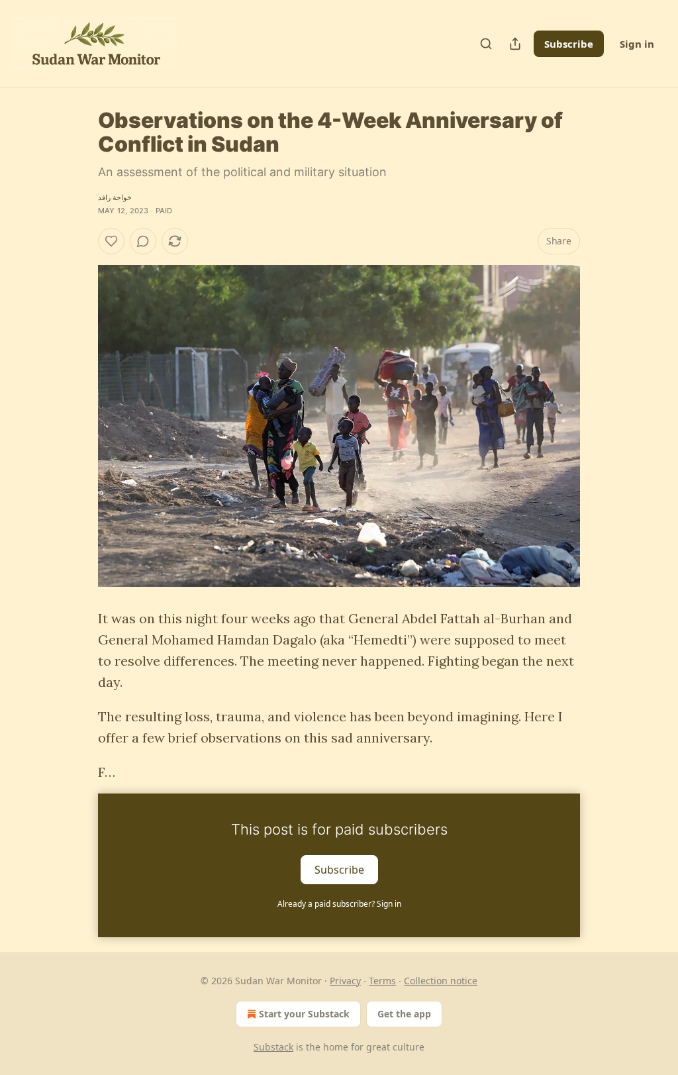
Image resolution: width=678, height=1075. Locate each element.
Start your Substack (304, 1013)
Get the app (404, 1013)
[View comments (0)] (143, 241)
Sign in (637, 43)
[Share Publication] (515, 43)
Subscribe (568, 43)
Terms (382, 980)
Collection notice (440, 980)
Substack (273, 1047)
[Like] (111, 241)
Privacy (345, 980)
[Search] (486, 43)
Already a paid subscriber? (339, 903)
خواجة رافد (115, 197)
